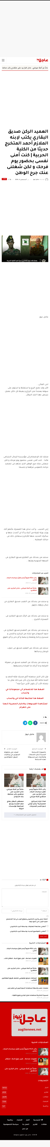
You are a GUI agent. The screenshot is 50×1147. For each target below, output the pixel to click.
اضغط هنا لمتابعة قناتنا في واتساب (25, 698)
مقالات (4, 179)
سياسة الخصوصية (11, 1124)
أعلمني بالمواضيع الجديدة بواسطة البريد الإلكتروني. (28, 931)
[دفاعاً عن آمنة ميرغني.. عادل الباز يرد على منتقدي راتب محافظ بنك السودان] (43, 591)
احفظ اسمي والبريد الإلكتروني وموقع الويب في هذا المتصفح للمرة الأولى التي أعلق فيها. (27, 921)
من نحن (25, 1129)
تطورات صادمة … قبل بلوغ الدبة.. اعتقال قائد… (20, 958)
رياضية (45, 1106)
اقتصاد (45, 1102)
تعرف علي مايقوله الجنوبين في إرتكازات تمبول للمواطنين (12, 754)
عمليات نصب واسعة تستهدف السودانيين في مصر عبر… (27, 988)
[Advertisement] (25, 29)
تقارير (46, 1092)
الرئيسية (36, 1120)
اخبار (46, 1088)
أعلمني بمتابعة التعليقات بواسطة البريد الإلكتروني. (28, 926)
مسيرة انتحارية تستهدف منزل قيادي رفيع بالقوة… (30, 995)
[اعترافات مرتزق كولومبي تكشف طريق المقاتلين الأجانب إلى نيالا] (43, 981)
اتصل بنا (25, 1124)
